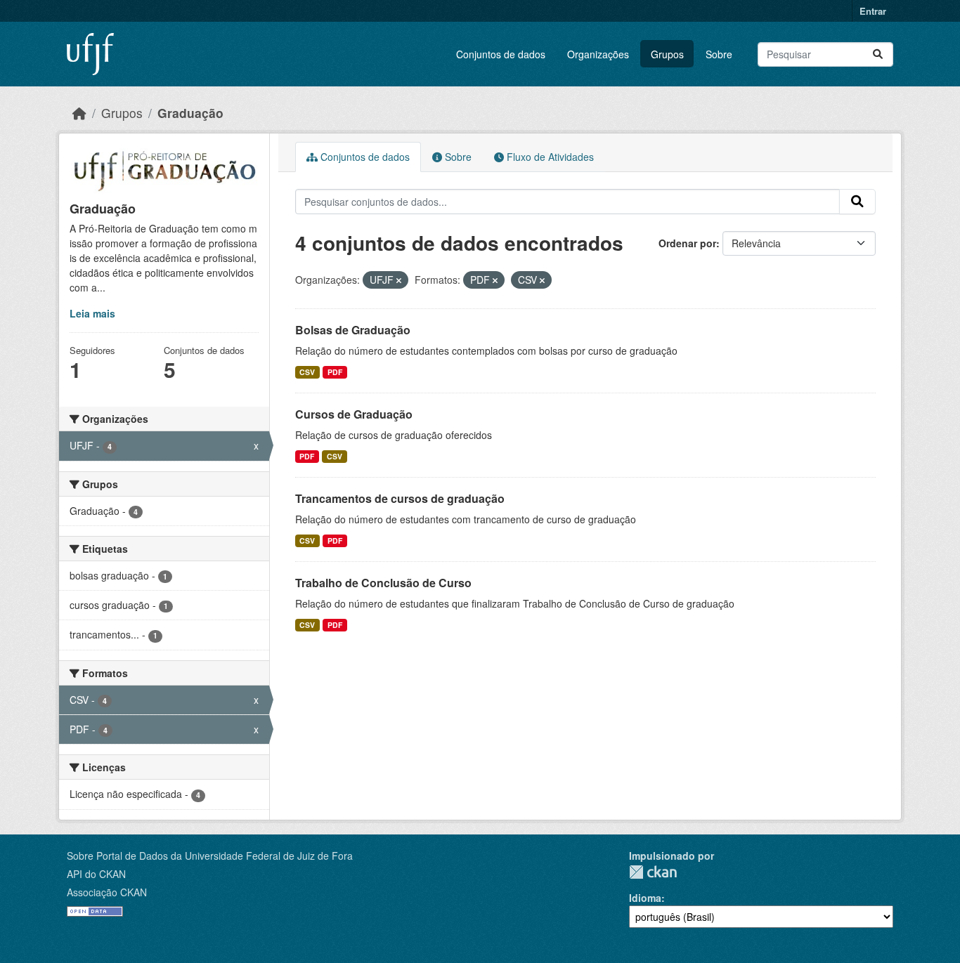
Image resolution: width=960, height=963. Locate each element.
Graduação (190, 113)
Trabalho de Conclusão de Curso (383, 583)
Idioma (645, 898)
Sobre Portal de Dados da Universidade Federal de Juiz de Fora (210, 856)
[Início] (79, 113)
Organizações (598, 54)
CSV (307, 372)
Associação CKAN (107, 892)
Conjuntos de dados (500, 54)
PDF (334, 372)
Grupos (667, 54)
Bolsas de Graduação (352, 330)
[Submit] (878, 54)
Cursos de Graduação (354, 414)
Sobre (719, 54)
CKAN (653, 872)
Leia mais (92, 313)
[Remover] (398, 280)
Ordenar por (687, 243)
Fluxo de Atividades (549, 157)
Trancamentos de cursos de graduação (400, 498)
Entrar (873, 11)
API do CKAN (96, 874)
